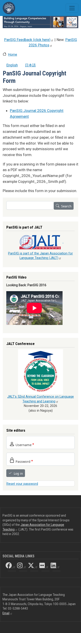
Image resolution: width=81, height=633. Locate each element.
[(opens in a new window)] (40, 371)
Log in (18, 473)
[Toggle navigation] (72, 8)
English (12, 65)
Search (66, 206)
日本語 (30, 65)
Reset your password (22, 484)
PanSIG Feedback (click (27, 40)
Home (12, 54)
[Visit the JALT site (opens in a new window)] (40, 242)
